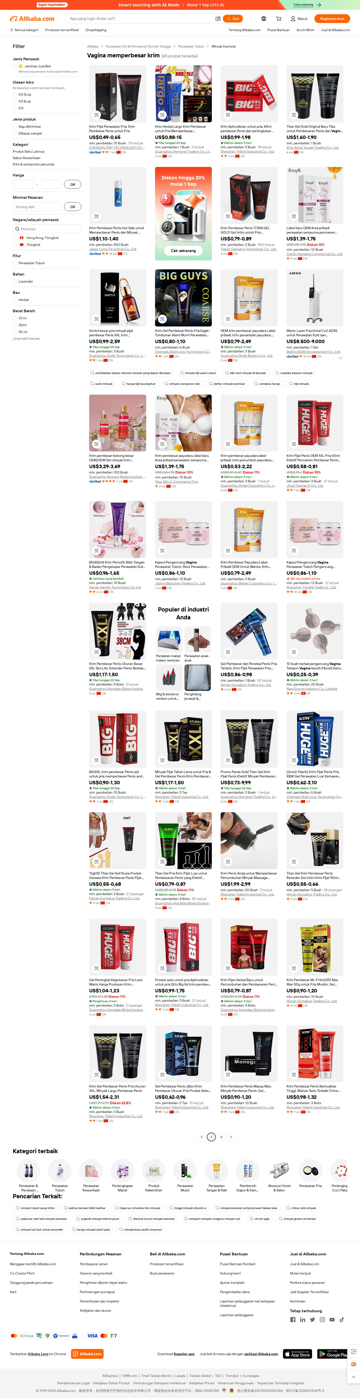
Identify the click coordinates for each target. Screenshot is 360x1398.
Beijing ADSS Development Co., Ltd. (314, 352)
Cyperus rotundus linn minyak (140, 1208)
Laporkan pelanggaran (237, 1315)
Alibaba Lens (38, 1354)
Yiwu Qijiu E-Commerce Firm (176, 482)
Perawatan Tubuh (191, 46)
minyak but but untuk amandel (42, 1229)
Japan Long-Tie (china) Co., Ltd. (113, 249)
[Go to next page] (231, 1137)
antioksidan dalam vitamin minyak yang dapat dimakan (133, 373)
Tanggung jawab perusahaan (31, 1283)
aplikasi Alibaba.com (261, 1354)
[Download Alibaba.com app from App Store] (297, 1354)
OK (72, 184)
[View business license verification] (224, 1390)
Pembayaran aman (94, 1264)
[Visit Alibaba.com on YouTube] (332, 1320)
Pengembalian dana (235, 1292)
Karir (13, 1292)
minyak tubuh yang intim (38, 1208)
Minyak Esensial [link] (224, 46)
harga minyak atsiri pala (93, 1229)
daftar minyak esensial (229, 384)
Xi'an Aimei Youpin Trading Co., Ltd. (313, 148)
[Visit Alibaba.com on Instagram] (322, 1320)
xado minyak (103, 384)
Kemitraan (297, 1301)
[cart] (279, 19)
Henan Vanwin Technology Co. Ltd (115, 587)
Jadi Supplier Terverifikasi (309, 1292)
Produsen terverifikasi (166, 1264)
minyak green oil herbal (300, 1219)
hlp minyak (301, 384)
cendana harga (269, 384)
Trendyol (232, 1376)
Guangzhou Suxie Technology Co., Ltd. (117, 356)
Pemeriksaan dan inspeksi (99, 1301)
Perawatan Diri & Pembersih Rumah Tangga (138, 46)
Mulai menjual (300, 1273)
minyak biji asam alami (200, 373)
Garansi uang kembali (96, 1273)
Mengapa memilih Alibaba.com (33, 1264)
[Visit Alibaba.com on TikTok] (342, 1320)
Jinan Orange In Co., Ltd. (305, 485)
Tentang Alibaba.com (27, 1254)
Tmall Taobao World (156, 1376)
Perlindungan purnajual (97, 1292)
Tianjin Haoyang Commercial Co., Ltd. (315, 254)
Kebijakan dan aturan (95, 1310)
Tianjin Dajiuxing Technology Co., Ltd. (248, 249)
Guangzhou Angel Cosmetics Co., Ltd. (249, 485)
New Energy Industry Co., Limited (312, 689)
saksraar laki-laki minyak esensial (44, 1219)
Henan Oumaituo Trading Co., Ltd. (246, 685)
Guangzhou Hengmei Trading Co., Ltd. (183, 151)
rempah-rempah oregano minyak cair (214, 1219)
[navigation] (47, 592)
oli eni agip (262, 1219)
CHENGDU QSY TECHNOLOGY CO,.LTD (117, 148)
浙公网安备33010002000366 (260, 1391)
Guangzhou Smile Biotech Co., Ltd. (247, 356)
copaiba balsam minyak (296, 373)
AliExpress (110, 1376)
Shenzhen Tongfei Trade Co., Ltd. (311, 587)
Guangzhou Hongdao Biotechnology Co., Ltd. (117, 689)
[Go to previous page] (201, 1137)
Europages (251, 1376)
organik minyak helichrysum (100, 1219)
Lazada (180, 1376)
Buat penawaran (162, 1273)
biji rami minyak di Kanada (248, 373)
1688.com (129, 1376)
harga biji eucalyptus (141, 384)
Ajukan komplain (232, 1283)
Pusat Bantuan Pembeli (237, 1264)
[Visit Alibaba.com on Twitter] (312, 1320)
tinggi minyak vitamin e (190, 1208)
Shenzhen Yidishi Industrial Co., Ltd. (247, 151)
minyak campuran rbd (184, 384)
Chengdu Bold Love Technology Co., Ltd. (183, 352)
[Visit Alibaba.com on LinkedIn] (303, 1320)
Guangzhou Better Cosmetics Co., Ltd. (249, 583)
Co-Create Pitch (22, 1273)
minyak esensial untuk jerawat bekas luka (248, 1208)
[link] (353, 1351)
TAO (218, 1376)
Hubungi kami (230, 1273)
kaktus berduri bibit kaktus (87, 1208)
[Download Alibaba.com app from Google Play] (333, 1354)
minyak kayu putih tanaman (143, 1229)
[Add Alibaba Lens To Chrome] (87, 1354)
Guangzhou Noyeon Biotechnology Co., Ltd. (117, 477)
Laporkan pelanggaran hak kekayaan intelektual (247, 1303)
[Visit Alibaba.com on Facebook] (293, 1320)
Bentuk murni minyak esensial (154, 1219)
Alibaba (92, 46)
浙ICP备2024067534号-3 (305, 1391)
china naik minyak (303, 1208)
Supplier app (184, 1354)
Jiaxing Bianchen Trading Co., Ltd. (180, 583)
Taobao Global (200, 1376)
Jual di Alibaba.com (304, 1264)
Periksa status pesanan (307, 1283)
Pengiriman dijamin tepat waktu (103, 1283)
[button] (218, 19)
